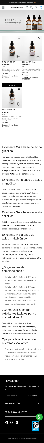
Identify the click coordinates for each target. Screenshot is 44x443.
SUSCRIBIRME (33, 395)
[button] (3, 7)
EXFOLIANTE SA (8, 110)
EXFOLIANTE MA (28, 62)
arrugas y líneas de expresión (25, 199)
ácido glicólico (27, 157)
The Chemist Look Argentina (18, 438)
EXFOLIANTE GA (8, 62)
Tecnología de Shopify (31, 438)
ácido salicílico (31, 222)
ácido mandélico (18, 189)
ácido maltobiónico (10, 248)
